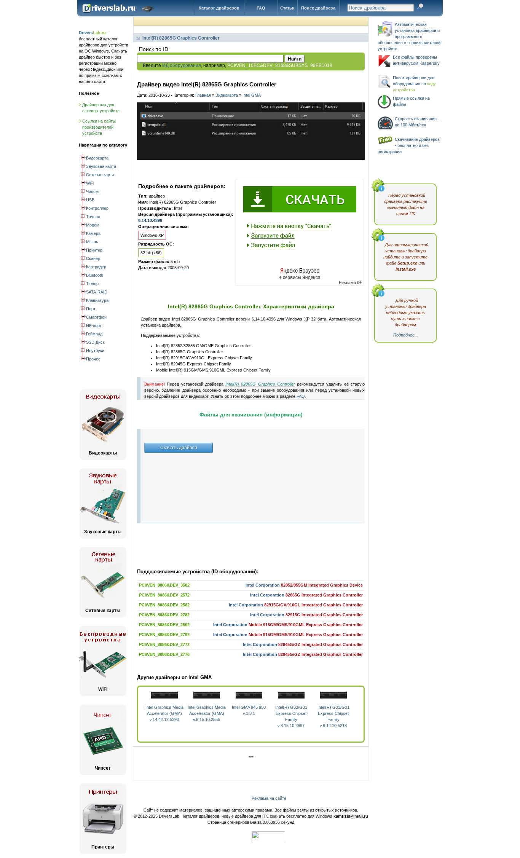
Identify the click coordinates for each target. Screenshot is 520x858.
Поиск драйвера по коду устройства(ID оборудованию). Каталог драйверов (119, 14)
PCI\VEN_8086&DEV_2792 (164, 634)
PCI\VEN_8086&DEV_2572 (164, 595)
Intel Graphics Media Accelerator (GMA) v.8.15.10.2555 (207, 713)
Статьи (287, 8)
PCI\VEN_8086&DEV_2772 (164, 644)
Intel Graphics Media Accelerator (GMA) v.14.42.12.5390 (164, 713)
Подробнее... (405, 335)
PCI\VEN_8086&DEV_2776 (164, 654)
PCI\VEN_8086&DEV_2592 (164, 624)
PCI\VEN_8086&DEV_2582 (164, 605)
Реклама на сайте (269, 798)
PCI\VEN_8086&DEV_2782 (164, 614)
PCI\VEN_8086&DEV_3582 (164, 585)
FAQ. (301, 396)
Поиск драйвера (318, 8)
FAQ (261, 8)
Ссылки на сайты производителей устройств (99, 127)
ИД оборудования (181, 65)
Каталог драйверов (219, 8)
